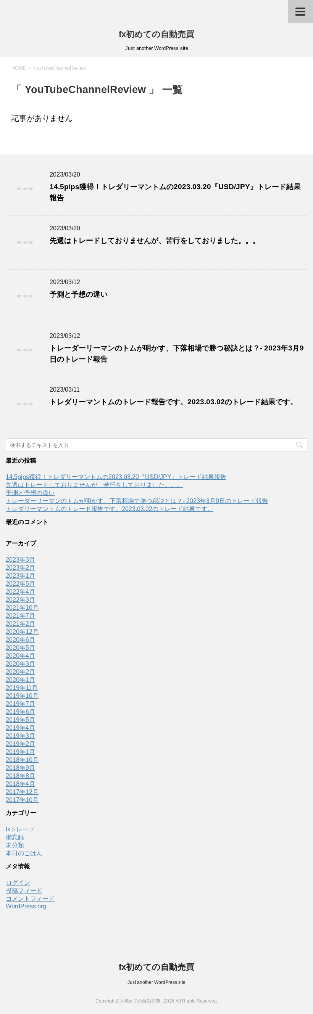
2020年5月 (20, 647)
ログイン (18, 882)
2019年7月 (20, 704)
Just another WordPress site (156, 982)
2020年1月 (20, 680)
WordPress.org (26, 906)
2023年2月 (20, 567)
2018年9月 (20, 768)
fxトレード (20, 829)
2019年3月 (20, 736)
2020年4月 (20, 655)
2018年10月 (22, 760)
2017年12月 (22, 792)
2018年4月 (20, 784)
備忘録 (15, 837)
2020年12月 (22, 631)
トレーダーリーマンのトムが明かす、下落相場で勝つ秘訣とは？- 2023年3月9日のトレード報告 (137, 501)
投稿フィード (24, 890)
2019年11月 (22, 688)
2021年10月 (22, 607)
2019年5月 (20, 720)
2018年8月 (20, 776)
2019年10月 (22, 696)
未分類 (15, 845)
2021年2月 (20, 623)
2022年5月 (20, 583)
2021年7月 (20, 615)
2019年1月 (20, 752)
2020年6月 (20, 639)
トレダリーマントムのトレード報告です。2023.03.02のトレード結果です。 (173, 402)
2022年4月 (20, 591)
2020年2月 (20, 672)
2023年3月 (20, 559)
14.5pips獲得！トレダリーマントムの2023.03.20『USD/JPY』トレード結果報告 (116, 477)
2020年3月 (20, 663)
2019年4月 (20, 728)
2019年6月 (20, 712)
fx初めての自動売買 (156, 34)
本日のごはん (24, 853)
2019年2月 (20, 744)
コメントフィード (30, 898)
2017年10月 (22, 800)
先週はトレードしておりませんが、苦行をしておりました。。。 (155, 240)
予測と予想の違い (79, 294)
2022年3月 (20, 599)
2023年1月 (20, 575)
